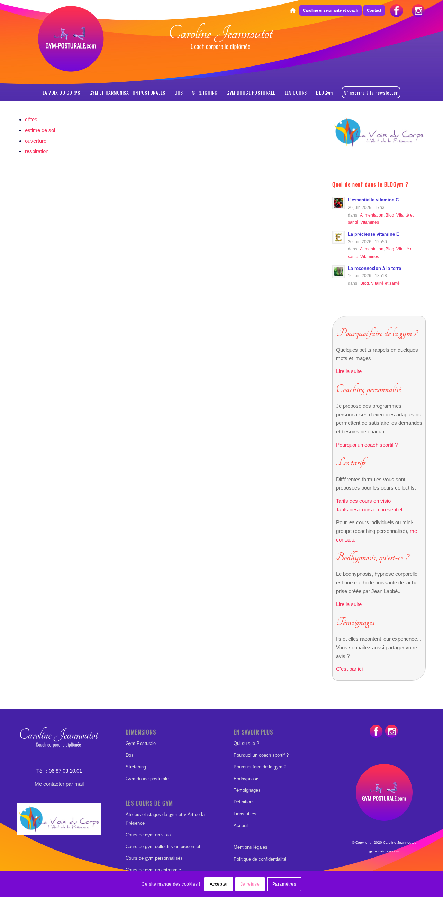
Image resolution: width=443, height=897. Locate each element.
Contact (374, 10)
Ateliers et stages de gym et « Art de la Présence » (165, 819)
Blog (390, 215)
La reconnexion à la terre (374, 268)
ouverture (35, 141)
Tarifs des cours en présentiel (369, 509)
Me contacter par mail (59, 784)
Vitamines (369, 222)
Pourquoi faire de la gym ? (260, 767)
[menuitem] (292, 10)
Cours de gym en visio (148, 834)
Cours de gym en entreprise (153, 869)
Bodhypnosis (247, 778)
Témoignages (247, 790)
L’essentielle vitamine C (373, 199)
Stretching (136, 767)
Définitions (244, 801)
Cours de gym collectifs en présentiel (163, 846)
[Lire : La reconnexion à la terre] (338, 271)
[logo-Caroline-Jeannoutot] (221, 54)
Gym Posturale (141, 743)
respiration (36, 151)
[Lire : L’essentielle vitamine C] (338, 203)
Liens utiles (245, 813)
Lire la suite (349, 371)
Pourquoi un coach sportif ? (367, 445)
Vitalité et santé (385, 283)
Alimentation (371, 215)
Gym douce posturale (147, 778)
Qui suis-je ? (246, 743)
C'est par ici (349, 669)
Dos (130, 755)
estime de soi (40, 130)
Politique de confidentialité (260, 859)
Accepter (219, 883)
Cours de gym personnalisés (154, 858)
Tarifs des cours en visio (363, 501)
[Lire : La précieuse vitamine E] (338, 237)
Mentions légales (251, 847)
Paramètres (284, 883)
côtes (31, 119)
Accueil (241, 825)
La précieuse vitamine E (373, 234)
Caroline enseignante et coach (330, 10)
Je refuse (250, 883)
